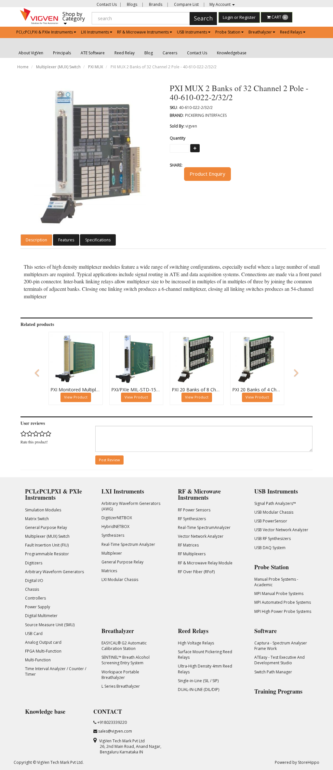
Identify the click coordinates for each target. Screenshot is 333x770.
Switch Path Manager (273, 672)
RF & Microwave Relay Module (205, 563)
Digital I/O (34, 580)
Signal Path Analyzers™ (275, 503)
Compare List (186, 4)
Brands (155, 4)
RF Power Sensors (194, 510)
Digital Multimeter (41, 615)
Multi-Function (38, 660)
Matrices (109, 571)
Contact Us (107, 4)
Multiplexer (111, 553)
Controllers (35, 598)
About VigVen (31, 53)
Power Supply (37, 607)
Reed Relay (124, 53)
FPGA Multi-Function (43, 651)
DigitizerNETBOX (116, 517)
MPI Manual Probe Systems (278, 593)
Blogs (131, 4)
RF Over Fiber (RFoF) (196, 571)
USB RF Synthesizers (272, 538)
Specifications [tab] (98, 240)
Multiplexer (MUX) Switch (58, 67)
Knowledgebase (231, 53)
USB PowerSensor (270, 521)
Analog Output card (43, 642)
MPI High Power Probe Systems (282, 611)
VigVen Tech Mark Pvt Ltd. (60, 762)
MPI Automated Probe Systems (282, 602)
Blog (148, 53)
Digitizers (33, 563)
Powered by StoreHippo (297, 762)
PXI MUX (95, 67)
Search (203, 18)
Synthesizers (112, 535)
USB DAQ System (270, 547)
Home (23, 67)
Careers (170, 53)
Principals (62, 53)
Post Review (109, 459)
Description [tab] (36, 240)
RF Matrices (188, 545)
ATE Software (93, 53)
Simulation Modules (43, 510)
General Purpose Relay (46, 527)
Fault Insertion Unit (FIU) (47, 545)
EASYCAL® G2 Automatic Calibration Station (124, 645)
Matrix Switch (37, 518)
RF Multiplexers (192, 554)
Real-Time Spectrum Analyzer (128, 544)
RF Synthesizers (192, 518)
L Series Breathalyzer (120, 686)
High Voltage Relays (196, 643)
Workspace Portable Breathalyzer (120, 674)
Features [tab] (66, 240)
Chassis (32, 589)
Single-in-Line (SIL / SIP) (198, 680)
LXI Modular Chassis (119, 579)
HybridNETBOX (115, 526)
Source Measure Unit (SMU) (49, 625)
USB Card (34, 633)
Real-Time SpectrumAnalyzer (204, 527)
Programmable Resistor (47, 554)
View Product (75, 397)
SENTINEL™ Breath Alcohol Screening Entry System (125, 660)
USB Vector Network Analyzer (281, 530)
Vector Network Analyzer (200, 536)
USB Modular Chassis (273, 512)
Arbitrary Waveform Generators (54, 571)
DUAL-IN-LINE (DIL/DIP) (198, 689)
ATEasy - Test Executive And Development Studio (279, 660)
